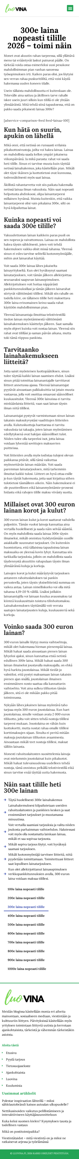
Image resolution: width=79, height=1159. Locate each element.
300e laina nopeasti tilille (26, 907)
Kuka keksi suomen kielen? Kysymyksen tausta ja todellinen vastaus (36, 1123)
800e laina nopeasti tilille (26, 951)
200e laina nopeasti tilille (26, 898)
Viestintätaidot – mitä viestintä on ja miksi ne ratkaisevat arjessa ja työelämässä (34, 1140)
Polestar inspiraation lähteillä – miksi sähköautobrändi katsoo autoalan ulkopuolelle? (35, 1102)
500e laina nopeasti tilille (26, 924)
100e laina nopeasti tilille (26, 889)
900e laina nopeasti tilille (26, 960)
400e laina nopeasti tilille (26, 916)
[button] (70, 8)
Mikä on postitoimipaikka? (21, 1131)
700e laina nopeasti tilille (26, 942)
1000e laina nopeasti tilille (27, 969)
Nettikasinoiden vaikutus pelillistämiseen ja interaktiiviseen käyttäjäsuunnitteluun (33, 1112)
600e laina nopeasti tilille (26, 933)
